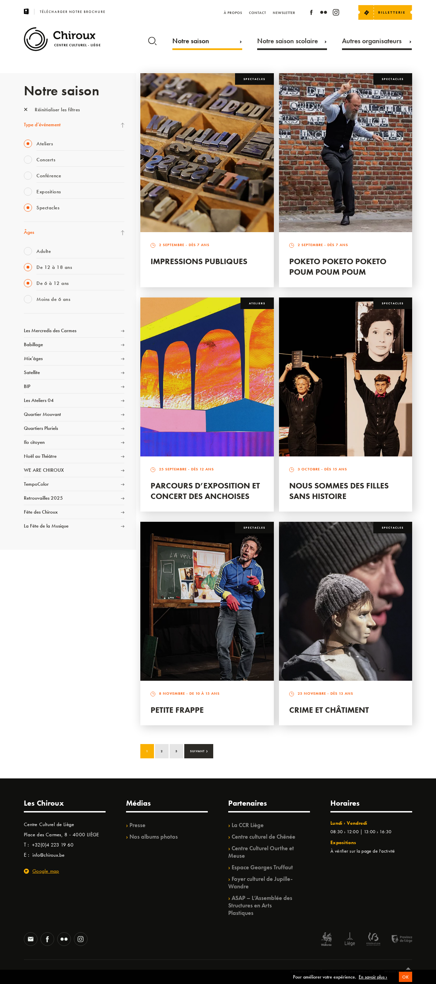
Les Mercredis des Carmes (50, 330)
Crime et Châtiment (329, 710)
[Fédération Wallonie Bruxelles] (373, 940)
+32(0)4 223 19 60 (53, 844)
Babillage (33, 344)
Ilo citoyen (34, 442)
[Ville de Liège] (350, 940)
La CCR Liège (248, 825)
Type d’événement (42, 124)
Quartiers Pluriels (41, 428)
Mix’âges (33, 358)
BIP (27, 386)
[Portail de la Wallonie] (326, 940)
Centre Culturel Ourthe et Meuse (261, 851)
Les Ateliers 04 (39, 400)
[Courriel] (30, 939)
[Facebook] (311, 13)
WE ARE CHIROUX (44, 470)
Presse (137, 825)
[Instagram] (335, 13)
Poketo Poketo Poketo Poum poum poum (337, 266)
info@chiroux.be (48, 855)
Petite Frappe (177, 710)
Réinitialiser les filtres (56, 109)
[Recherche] (152, 39)
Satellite (32, 372)
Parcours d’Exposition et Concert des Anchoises (205, 490)
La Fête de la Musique (46, 525)
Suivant (199, 750)
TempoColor (36, 484)
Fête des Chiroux (41, 512)
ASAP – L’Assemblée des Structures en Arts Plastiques (260, 905)
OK (405, 977)
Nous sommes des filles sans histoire (339, 490)
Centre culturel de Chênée (263, 836)
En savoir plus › (373, 977)
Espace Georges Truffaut (262, 867)
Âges (29, 232)
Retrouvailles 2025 (43, 498)
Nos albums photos (153, 836)
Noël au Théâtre (40, 456)
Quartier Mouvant (42, 414)
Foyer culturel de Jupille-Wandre (260, 882)
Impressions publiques (199, 261)
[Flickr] (323, 13)
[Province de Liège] (397, 940)
